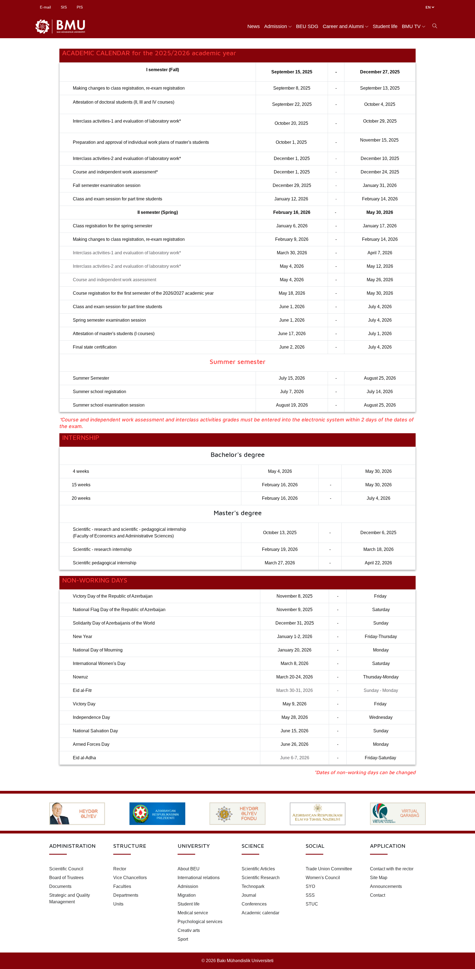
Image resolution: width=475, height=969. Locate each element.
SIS (64, 7)
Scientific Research (261, 877)
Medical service (193, 912)
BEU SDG (307, 26)
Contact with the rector (391, 868)
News (253, 26)
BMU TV (411, 26)
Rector (119, 868)
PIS (80, 7)
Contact (377, 895)
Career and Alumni (343, 26)
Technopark (253, 886)
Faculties (122, 886)
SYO (310, 886)
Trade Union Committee (329, 868)
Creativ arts (189, 930)
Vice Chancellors (130, 877)
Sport (183, 939)
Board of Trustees (66, 877)
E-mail (45, 7)
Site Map (378, 877)
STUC (312, 904)
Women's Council (323, 877)
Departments (125, 895)
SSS (310, 895)
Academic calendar (260, 912)
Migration (187, 895)
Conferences (254, 904)
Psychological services (200, 921)
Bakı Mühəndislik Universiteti (245, 960)
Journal (249, 895)
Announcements (386, 886)
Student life (385, 26)
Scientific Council (66, 868)
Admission (275, 26)
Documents (60, 886)
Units (118, 904)
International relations (199, 877)
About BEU (189, 868)
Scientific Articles (258, 868)
